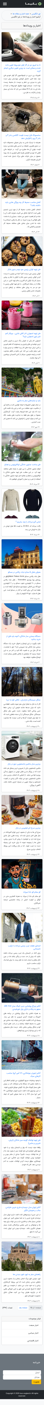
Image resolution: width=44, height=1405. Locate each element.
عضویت (36, 1381)
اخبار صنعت (33, 1325)
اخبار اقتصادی (32, 1340)
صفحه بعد (23, 1307)
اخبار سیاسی (33, 1333)
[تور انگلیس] (33, 4)
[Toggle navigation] (4, 3)
